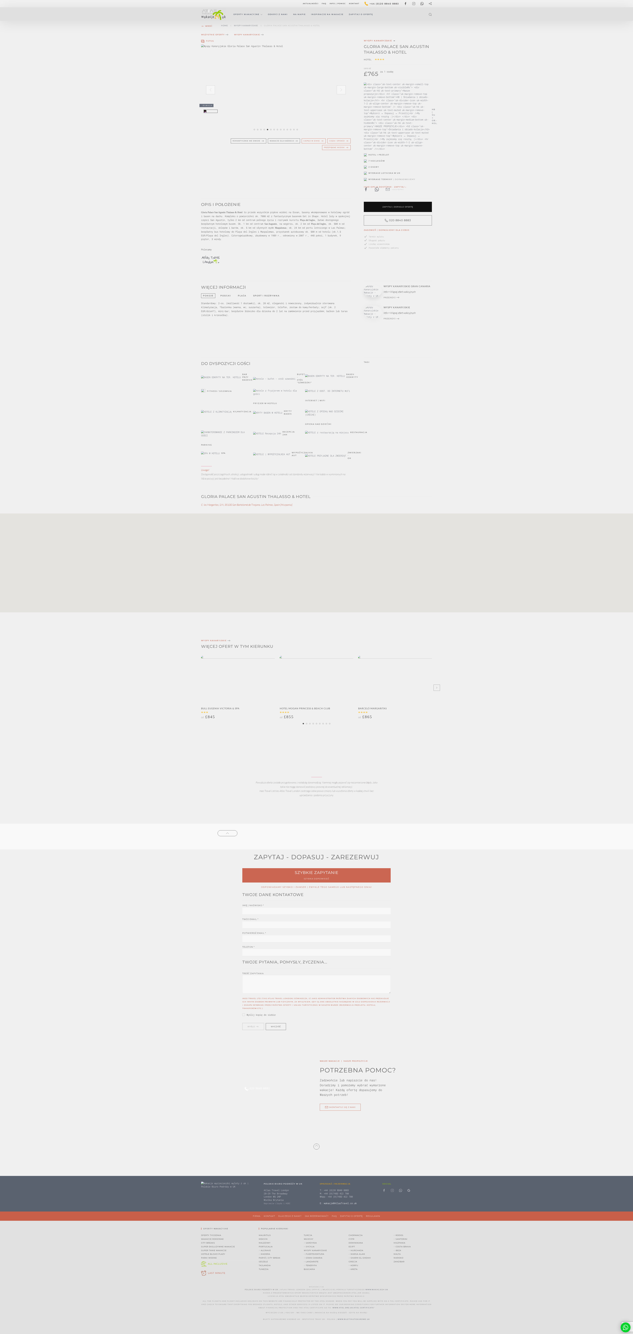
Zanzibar (399, 1261)
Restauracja (358, 432)
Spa (223, 453)
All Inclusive (217, 1263)
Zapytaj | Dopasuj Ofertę (397, 207)
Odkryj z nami (278, 14)
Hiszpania (399, 1243)
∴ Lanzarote (311, 1261)
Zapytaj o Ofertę (361, 14)
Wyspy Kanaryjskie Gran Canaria (407, 286)
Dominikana (356, 1243)
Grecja (353, 1261)
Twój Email (250, 919)
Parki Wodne (209, 1258)
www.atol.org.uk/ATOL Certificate (353, 1308)
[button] (430, 14)
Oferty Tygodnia (211, 1235)
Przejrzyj (390, 297)
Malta (397, 1254)
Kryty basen (288, 412)
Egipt (352, 1246)
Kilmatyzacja (242, 411)
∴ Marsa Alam (357, 1254)
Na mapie (299, 14)
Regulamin (373, 1216)
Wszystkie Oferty (213, 34)
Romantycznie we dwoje (246, 141)
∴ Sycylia (309, 1246)
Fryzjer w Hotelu (265, 403)
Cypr (351, 1239)
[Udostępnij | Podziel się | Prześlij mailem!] (388, 189)
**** (380, 60)
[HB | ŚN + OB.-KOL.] (398, 116)
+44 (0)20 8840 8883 (384, 3)
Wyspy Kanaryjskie (247, 34)
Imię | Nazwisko (253, 905)
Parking (206, 445)
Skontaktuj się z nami (342, 1107)
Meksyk (263, 1239)
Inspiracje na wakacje (327, 14)
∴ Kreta (353, 1269)
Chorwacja (356, 1235)
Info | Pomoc (338, 3)
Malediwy (265, 1243)
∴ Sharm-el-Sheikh (360, 1258)
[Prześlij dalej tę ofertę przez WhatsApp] (377, 189)
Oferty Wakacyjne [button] (246, 14)
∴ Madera (264, 1254)
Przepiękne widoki (334, 147)
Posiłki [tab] (225, 295)
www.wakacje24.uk (376, 1289)
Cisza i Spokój (337, 141)
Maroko (398, 1258)
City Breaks (208, 1243)
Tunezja (264, 1269)
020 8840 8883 (400, 220)
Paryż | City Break (269, 1258)
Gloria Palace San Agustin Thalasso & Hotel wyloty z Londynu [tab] (261, 129)
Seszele (263, 1261)
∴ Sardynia (310, 1243)
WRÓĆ (208, 26)
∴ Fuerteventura (314, 1254)
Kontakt (354, 3)
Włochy (308, 1239)
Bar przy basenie (247, 377)
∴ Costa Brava (402, 1246)
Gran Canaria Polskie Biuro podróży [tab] (294, 129)
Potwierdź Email (254, 933)
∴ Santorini (400, 1239)
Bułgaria (309, 1269)
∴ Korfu (353, 1265)
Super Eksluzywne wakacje (218, 1246)
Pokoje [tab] (208, 295)
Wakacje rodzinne (212, 1239)
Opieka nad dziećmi (318, 424)
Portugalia (266, 1246)
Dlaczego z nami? (289, 1216)
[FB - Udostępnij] (366, 189)
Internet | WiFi (315, 400)
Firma (256, 1216)
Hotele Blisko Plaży (213, 1254)
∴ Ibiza (397, 1250)
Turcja (308, 1235)
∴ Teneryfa (310, 1265)
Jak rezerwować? (317, 1216)
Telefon (248, 947)
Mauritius (265, 1235)
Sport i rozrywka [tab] (266, 295)
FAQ (324, 3)
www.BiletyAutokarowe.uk (354, 1319)
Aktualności (310, 3)
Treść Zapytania (253, 973)
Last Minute (216, 1273)
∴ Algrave (265, 1250)
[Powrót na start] (214, 14)
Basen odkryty (352, 375)
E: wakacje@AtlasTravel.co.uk (338, 1203)
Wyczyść (276, 1026)
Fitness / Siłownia (219, 391)
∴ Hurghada (356, 1250)
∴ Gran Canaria (313, 1258)
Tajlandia (265, 1265)
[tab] (207, 41)
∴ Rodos (398, 1235)
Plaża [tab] (242, 295)
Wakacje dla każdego (282, 141)
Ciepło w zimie (311, 141)
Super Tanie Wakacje (213, 1250)
